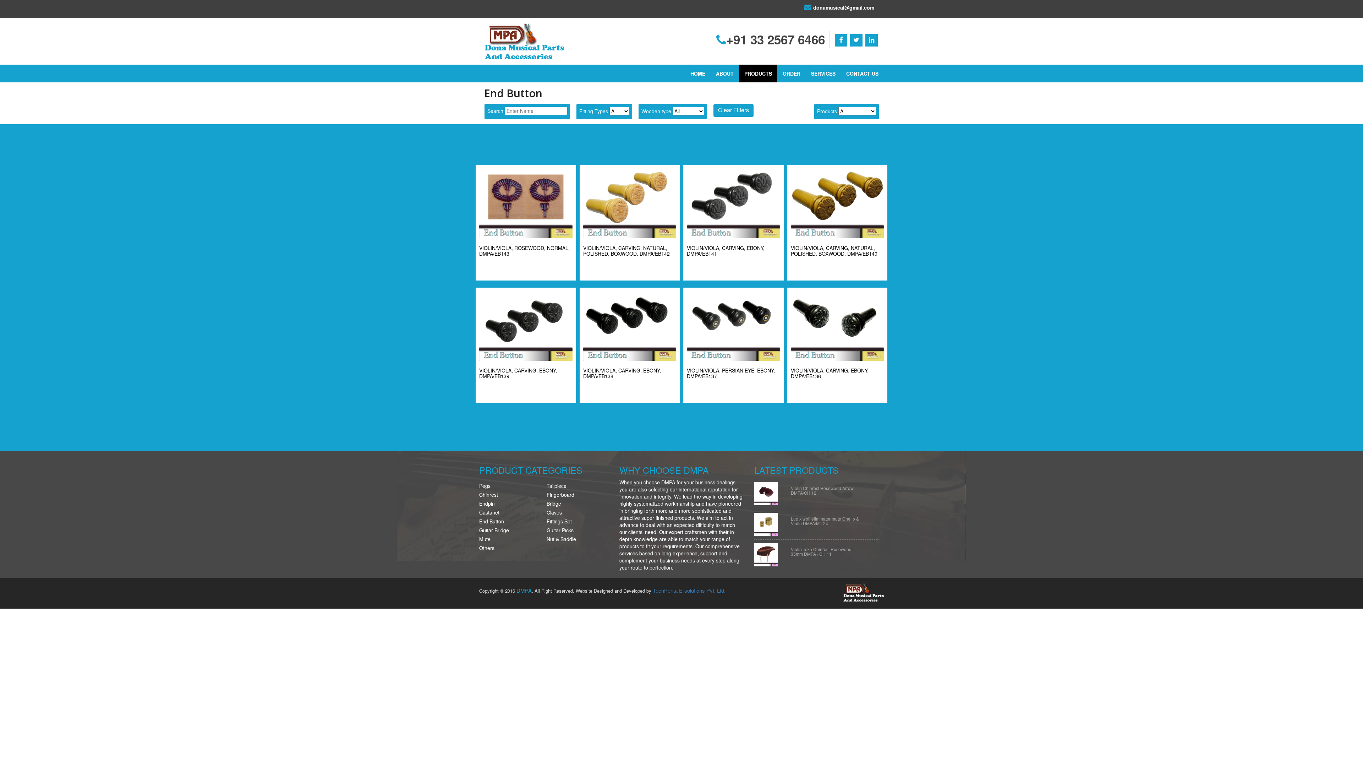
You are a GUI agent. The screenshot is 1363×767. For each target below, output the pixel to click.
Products (758, 73)
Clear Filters (733, 110)
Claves (554, 512)
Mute (485, 539)
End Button (491, 521)
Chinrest (488, 494)
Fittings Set (559, 521)
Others (486, 547)
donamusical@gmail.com (843, 7)
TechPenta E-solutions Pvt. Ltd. (689, 590)
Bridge (554, 503)
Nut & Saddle (561, 539)
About (725, 73)
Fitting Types (593, 111)
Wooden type (656, 111)
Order (791, 73)
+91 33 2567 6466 (775, 39)
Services (823, 73)
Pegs (485, 485)
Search (495, 110)
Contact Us (862, 73)
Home (697, 73)
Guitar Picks (560, 530)
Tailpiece (556, 485)
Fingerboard (560, 494)
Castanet (489, 512)
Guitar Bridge (494, 530)
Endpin (487, 503)
